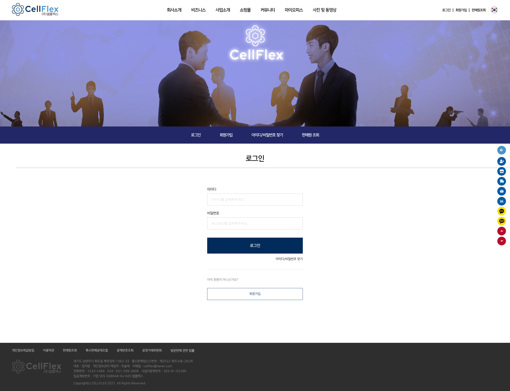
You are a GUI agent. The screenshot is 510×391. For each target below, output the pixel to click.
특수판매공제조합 (97, 350)
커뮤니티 (268, 10)
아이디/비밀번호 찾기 (267, 135)
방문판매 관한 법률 (182, 350)
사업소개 (223, 10)
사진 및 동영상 (324, 10)
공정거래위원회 (152, 350)
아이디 (211, 189)
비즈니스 (198, 10)
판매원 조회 (310, 135)
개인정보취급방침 (23, 350)
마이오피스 (294, 10)
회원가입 (461, 10)
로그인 (446, 10)
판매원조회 (479, 10)
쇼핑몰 (245, 10)
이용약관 (48, 350)
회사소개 (174, 10)
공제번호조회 (125, 350)
